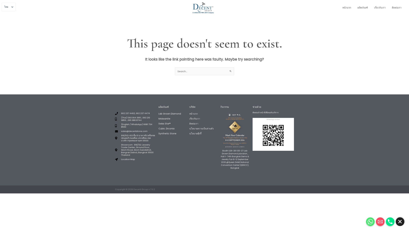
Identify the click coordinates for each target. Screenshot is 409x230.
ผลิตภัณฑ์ (363, 7)
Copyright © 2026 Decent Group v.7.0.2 (135, 189)
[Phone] (390, 221)
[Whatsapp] (370, 221)
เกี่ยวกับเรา (380, 7)
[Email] (380, 221)
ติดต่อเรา (396, 7)
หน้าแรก (346, 7)
